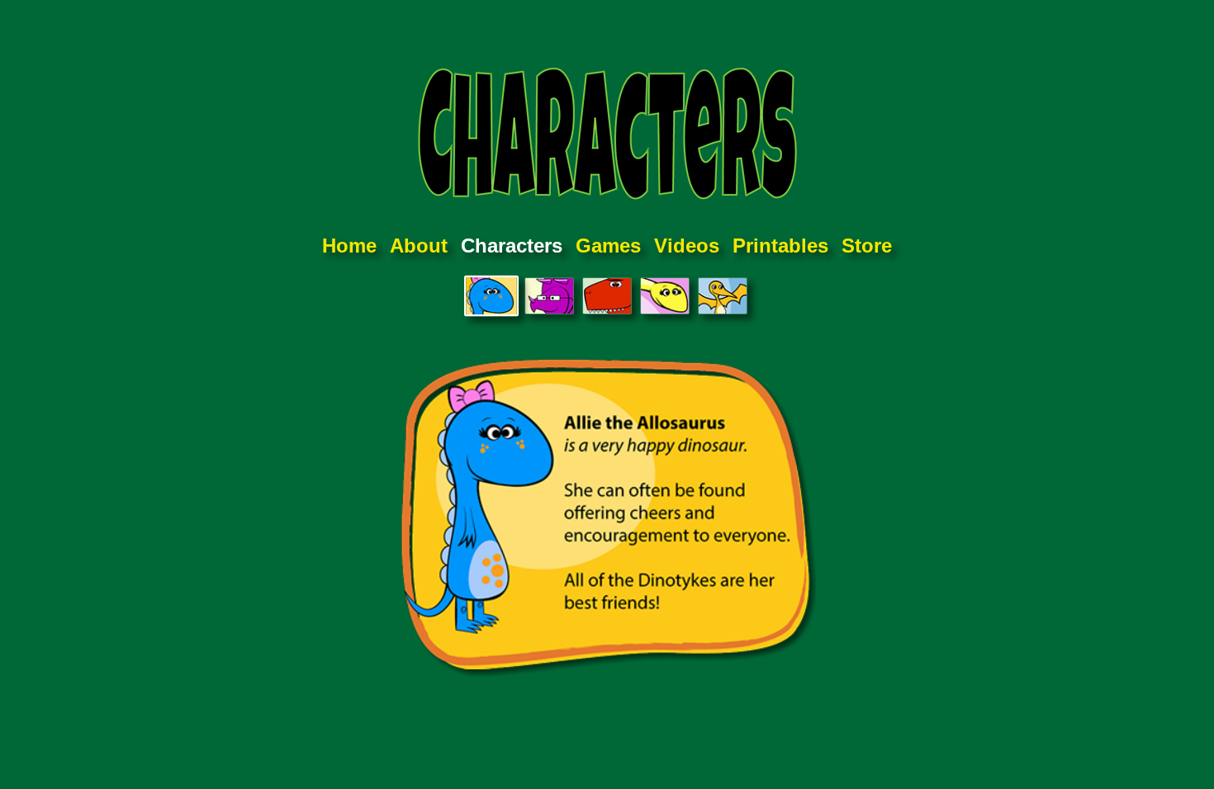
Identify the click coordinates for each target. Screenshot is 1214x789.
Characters (511, 245)
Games (608, 245)
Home (349, 245)
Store (867, 245)
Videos (686, 245)
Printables (780, 245)
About (419, 245)
